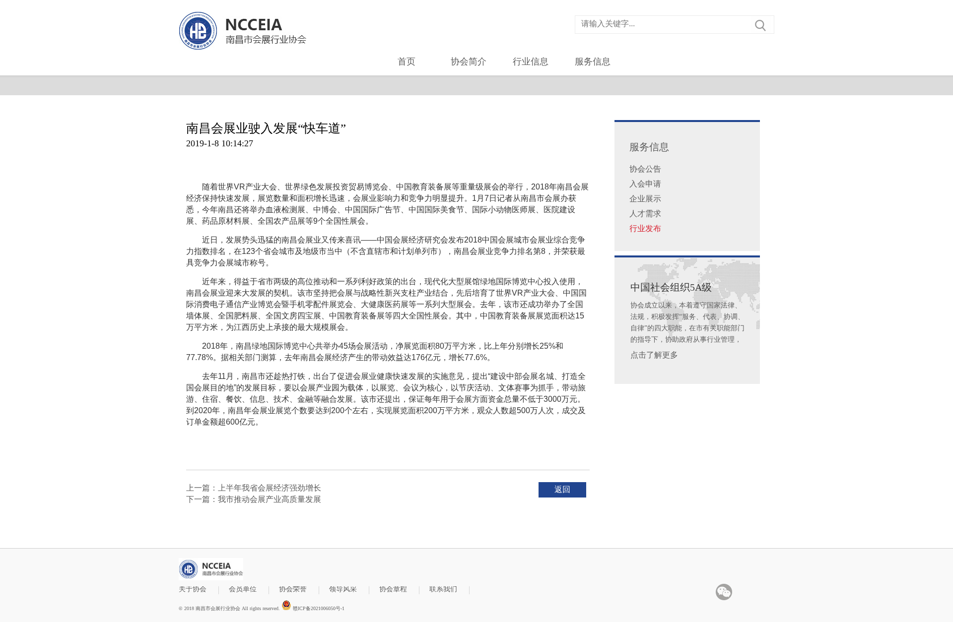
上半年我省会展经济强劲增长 (269, 488)
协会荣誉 (293, 589)
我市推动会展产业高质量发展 (269, 499)
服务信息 (593, 61)
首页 (406, 61)
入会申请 (645, 184)
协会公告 (645, 169)
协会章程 (393, 589)
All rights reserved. (261, 608)
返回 (562, 489)
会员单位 (243, 589)
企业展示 (645, 198)
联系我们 (443, 589)
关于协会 (192, 589)
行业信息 (530, 61)
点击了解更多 (654, 355)
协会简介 (468, 61)
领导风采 (343, 589)
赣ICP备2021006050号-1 (317, 608)
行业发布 (645, 228)
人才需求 (645, 213)
